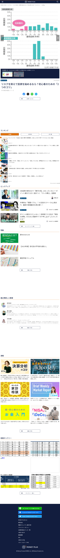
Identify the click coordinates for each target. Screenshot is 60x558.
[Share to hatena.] (36, 94)
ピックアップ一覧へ (30, 226)
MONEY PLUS (3, 5)
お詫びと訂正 (21, 540)
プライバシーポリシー (23, 527)
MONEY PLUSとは (22, 520)
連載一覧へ (30, 431)
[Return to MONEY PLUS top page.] (30, 1)
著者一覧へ (30, 327)
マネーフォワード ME (23, 542)
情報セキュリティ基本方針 (24, 525)
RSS (19, 537)
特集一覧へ (30, 270)
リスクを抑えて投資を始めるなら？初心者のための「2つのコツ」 (26, 5)
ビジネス (9, 5)
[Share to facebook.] (24, 94)
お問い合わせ (21, 532)
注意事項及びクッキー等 (24, 530)
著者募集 (20, 535)
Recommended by (53, 183)
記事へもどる (30, 98)
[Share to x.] (28, 94)
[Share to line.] (32, 94)
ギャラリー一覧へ (30, 493)
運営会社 (20, 522)
